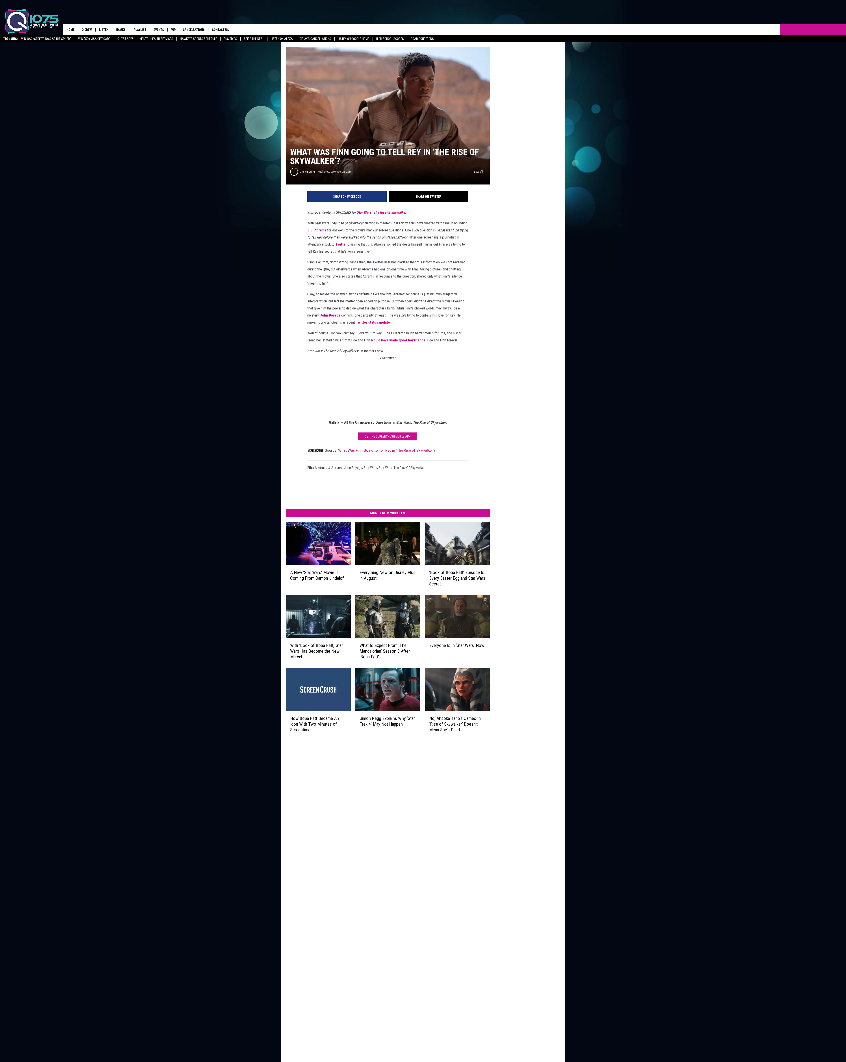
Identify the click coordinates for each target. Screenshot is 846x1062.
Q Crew (87, 30)
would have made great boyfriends (398, 340)
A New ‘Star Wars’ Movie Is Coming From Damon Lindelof (317, 575)
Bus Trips (230, 39)
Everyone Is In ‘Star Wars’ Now (456, 645)
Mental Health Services (156, 39)
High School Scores (390, 39)
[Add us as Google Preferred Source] (763, 29)
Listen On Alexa (282, 39)
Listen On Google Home (353, 39)
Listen (104, 30)
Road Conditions (422, 39)
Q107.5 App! (125, 39)
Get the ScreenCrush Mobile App (388, 436)
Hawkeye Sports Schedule (198, 39)
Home (70, 30)
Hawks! (121, 30)
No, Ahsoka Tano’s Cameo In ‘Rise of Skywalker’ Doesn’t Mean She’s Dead (455, 724)
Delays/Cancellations (315, 39)
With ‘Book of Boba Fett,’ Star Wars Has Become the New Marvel (316, 651)
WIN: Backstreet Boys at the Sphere (46, 39)
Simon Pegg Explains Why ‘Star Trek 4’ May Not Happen (387, 721)
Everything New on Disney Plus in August (388, 575)
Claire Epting (307, 171)
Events (159, 30)
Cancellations (194, 30)
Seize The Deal (254, 39)
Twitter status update (373, 322)
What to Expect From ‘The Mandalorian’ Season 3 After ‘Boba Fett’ (385, 651)
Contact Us (220, 30)
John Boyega (330, 315)
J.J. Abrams (316, 230)
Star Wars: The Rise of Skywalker (381, 212)
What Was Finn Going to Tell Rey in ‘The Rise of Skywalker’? (386, 450)
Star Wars (370, 468)
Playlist (140, 30)
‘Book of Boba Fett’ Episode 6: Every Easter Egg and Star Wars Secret (457, 578)
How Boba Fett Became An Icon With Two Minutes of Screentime (314, 724)
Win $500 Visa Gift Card (94, 39)
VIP (173, 30)
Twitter (341, 244)
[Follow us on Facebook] (774, 29)
